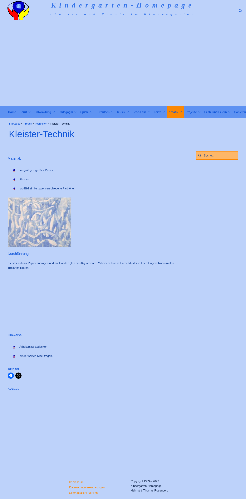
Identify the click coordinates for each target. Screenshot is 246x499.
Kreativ (27, 123)
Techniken (41, 123)
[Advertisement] (123, 77)
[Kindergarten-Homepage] (18, 10)
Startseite (14, 123)
